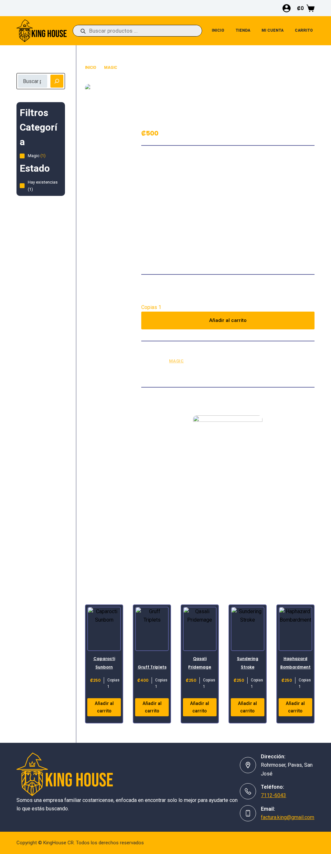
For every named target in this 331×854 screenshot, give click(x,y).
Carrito (304, 30)
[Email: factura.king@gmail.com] (248, 813)
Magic (176, 360)
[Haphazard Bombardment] (295, 629)
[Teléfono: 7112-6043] (248, 791)
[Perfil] (287, 8)
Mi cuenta (272, 30)
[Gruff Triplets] (152, 629)
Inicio (218, 30)
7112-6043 (273, 795)
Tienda (243, 30)
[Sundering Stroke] (247, 629)
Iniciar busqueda (33, 69)
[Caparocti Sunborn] (104, 629)
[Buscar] (56, 81)
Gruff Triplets (152, 667)
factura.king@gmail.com (287, 817)
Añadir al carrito (228, 320)
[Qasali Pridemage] (200, 629)
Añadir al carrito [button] (104, 707)
